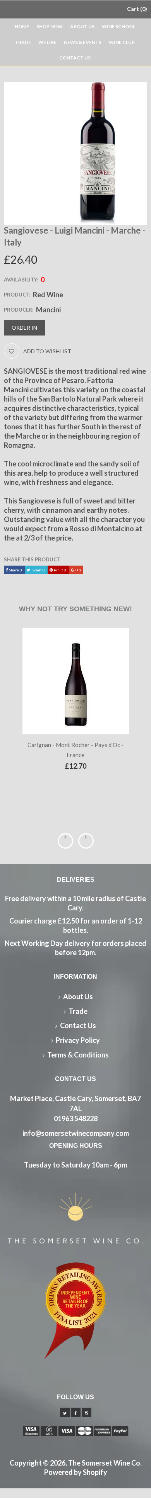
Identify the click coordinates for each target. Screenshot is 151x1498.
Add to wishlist (47, 351)
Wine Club (122, 42)
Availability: (21, 279)
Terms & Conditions (78, 1055)
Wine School (118, 26)
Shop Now (49, 26)
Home (22, 26)
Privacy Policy (78, 1040)
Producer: (18, 310)
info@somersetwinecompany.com (75, 1133)
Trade (23, 42)
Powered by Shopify (75, 1472)
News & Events (82, 42)
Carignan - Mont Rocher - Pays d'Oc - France (75, 749)
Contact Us (75, 58)
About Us (82, 26)
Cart (136, 8)
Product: (17, 294)
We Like (47, 42)
